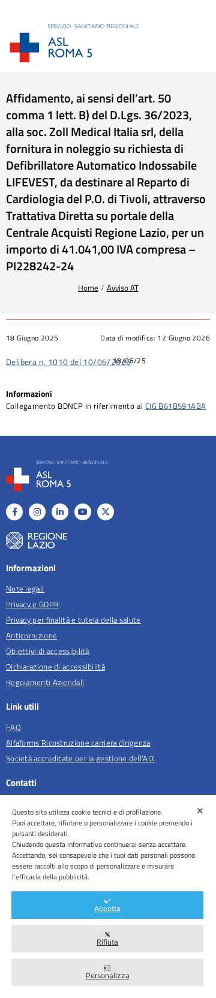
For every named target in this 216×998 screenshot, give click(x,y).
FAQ (13, 727)
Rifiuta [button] (107, 941)
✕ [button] (200, 810)
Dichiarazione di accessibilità (55, 667)
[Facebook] (14, 511)
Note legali (25, 589)
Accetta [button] (107, 908)
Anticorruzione (31, 635)
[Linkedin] (60, 511)
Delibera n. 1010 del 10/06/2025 (68, 361)
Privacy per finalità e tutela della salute (73, 620)
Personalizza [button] (108, 975)
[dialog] (108, 896)
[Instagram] (37, 511)
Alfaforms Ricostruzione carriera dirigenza (78, 743)
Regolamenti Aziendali (45, 682)
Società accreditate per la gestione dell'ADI (80, 758)
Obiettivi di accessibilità (47, 651)
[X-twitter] (105, 511)
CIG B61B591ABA (175, 406)
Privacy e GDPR (32, 604)
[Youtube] (82, 511)
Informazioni (29, 393)
